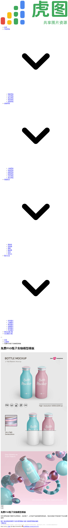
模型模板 (20, 521)
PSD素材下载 (8, 333)
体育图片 (10, 324)
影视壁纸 (10, 174)
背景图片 (10, 328)
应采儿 (10, 254)
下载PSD (3, 523)
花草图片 (10, 320)
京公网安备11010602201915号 (31, 526)
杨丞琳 (10, 250)
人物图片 (10, 322)
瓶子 (2, 521)
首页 (5, 27)
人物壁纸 (10, 168)
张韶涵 (10, 246)
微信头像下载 (8, 332)
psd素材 (6, 341)
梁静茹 (10, 244)
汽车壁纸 (10, 96)
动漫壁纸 (10, 101)
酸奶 (36, 521)
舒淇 (9, 252)
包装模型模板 (31, 521)
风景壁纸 (10, 99)
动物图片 (10, 326)
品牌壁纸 (10, 172)
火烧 (9, 526)
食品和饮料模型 (9, 521)
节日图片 (10, 330)
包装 (24, 521)
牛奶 (15, 521)
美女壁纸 (10, 98)
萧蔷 (9, 248)
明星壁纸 (10, 94)
